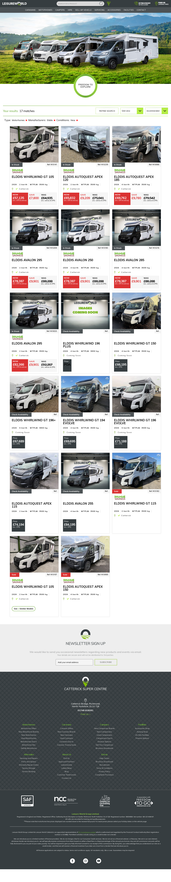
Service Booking (28, 771)
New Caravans (66, 735)
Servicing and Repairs (29, 758)
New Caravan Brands (66, 732)
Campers (60, 10)
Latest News (66, 768)
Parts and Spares (28, 761)
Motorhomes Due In (29, 741)
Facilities (129, 10)
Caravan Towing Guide (66, 745)
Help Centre (104, 758)
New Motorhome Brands (29, 732)
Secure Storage (28, 768)
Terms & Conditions (104, 768)
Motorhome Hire (28, 745)
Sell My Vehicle (83, 10)
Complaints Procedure (104, 775)
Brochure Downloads (104, 748)
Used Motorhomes (28, 738)
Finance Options (104, 741)
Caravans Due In (66, 741)
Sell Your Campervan (104, 745)
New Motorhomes (28, 735)
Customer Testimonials (66, 775)
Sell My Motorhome (29, 748)
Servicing (100, 10)
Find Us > (86, 714)
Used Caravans (66, 738)
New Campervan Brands (104, 728)
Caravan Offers (66, 728)
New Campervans (104, 732)
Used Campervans (104, 735)
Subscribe (106, 662)
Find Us (66, 758)
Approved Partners (66, 761)
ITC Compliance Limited (87, 832)
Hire (70, 10)
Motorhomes (45, 10)
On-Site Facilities (142, 735)
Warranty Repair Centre (29, 765)
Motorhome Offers (28, 728)
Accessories (114, 10)
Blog (66, 771)
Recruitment (104, 765)
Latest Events (66, 765)
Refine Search (107, 111)
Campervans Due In (104, 738)
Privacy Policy (104, 771)
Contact (141, 10)
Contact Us (66, 778)
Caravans (30, 10)
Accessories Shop (142, 728)
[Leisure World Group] (15, 5)
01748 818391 (85, 710)
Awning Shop (142, 732)
